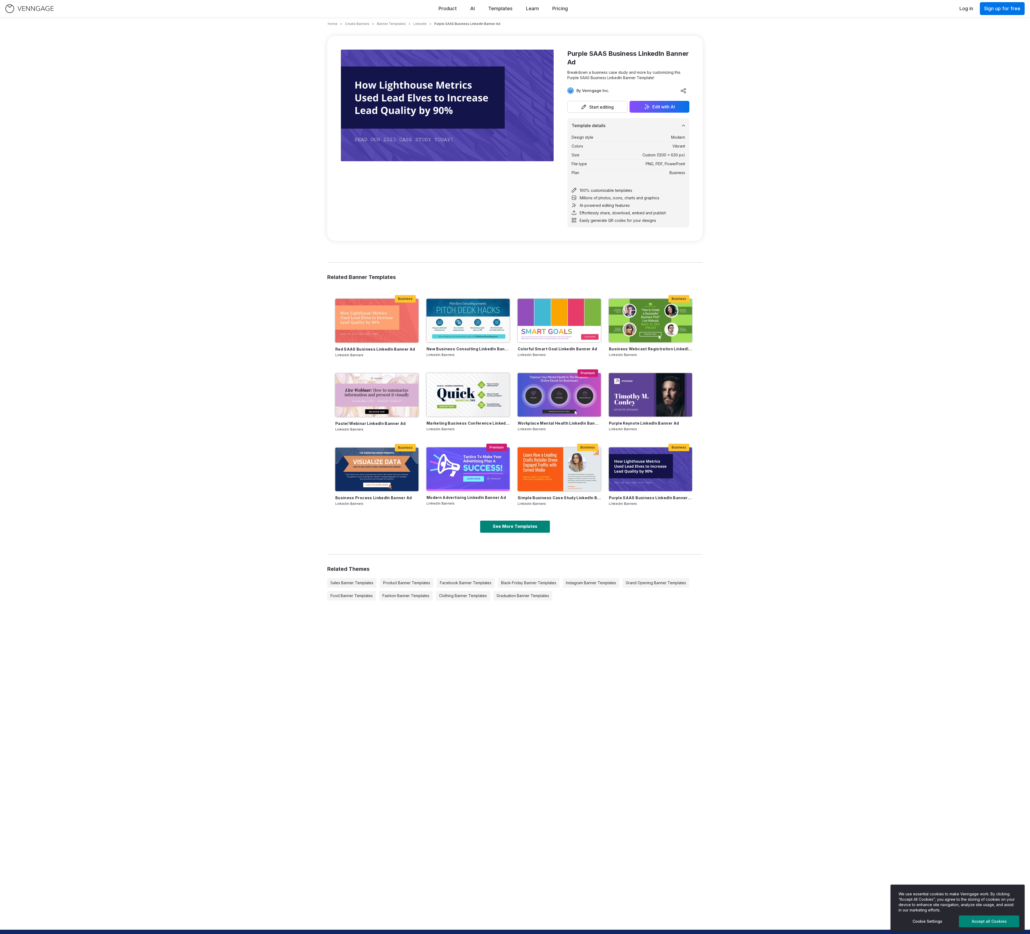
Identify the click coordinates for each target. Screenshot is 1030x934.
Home (332, 24)
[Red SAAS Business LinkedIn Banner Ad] (376, 321)
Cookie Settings (927, 921)
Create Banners (357, 24)
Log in (966, 8)
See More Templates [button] (515, 526)
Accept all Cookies (989, 921)
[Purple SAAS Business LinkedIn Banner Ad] (650, 469)
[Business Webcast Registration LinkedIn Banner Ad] (650, 320)
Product (448, 8)
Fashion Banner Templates (405, 595)
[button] (597, 107)
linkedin (420, 24)
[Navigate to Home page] (29, 8)
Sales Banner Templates (351, 582)
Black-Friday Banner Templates (528, 582)
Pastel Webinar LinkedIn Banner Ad (370, 423)
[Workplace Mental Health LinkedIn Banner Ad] (559, 395)
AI (472, 8)
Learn (532, 8)
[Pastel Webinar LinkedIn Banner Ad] (376, 395)
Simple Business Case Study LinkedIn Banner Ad (559, 497)
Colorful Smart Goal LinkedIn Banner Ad (557, 349)
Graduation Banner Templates (522, 595)
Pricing (560, 8)
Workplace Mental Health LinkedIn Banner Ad (559, 423)
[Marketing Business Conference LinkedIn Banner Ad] (468, 395)
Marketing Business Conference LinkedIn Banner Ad (468, 423)
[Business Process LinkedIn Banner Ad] (376, 469)
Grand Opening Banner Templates (656, 582)
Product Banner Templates (406, 582)
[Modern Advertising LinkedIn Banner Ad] (468, 469)
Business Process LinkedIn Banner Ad (373, 497)
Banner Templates (391, 24)
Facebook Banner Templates (465, 582)
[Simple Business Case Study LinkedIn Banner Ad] (559, 469)
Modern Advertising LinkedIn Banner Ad (466, 497)
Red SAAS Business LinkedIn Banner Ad (375, 349)
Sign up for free (1002, 8)
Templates (500, 8)
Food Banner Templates (351, 595)
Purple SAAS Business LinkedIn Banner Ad (650, 497)
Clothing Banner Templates (463, 595)
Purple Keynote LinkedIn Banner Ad (644, 423)
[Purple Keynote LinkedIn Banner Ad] (650, 395)
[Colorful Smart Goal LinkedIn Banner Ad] (559, 320)
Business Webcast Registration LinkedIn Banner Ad (650, 349)
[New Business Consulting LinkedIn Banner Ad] (468, 320)
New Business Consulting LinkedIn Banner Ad (468, 349)
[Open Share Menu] (683, 91)
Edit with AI (663, 106)
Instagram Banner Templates (591, 582)
